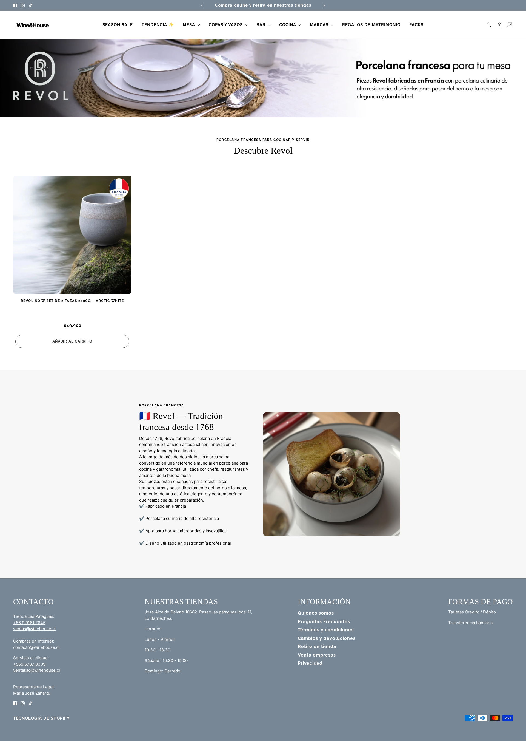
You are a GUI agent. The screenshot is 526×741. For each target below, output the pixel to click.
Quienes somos (316, 613)
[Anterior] (202, 5)
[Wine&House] (32, 24)
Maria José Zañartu (31, 693)
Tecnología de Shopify (41, 718)
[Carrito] (510, 25)
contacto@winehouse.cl (36, 647)
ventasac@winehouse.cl (36, 670)
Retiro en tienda (317, 646)
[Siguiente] (324, 5)
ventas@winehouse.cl (34, 628)
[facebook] (15, 5)
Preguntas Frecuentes (324, 621)
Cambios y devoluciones (327, 638)
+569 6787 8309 (29, 664)
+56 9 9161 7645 (29, 622)
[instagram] (23, 5)
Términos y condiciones (326, 629)
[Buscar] (489, 25)
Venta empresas (317, 655)
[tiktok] (30, 5)
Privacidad (310, 663)
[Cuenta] (499, 25)
